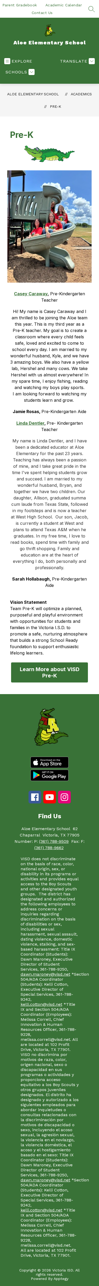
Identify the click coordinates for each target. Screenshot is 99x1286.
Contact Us (42, 13)
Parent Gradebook (19, 5)
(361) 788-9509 (54, 841)
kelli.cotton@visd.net (41, 1004)
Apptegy (61, 1278)
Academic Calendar (63, 5)
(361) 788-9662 (49, 847)
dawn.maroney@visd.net (45, 974)
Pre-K (55, 106)
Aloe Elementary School (33, 94)
